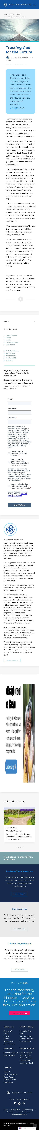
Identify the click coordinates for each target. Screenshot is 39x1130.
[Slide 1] (16, 847)
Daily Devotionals (12, 351)
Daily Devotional (16, 14)
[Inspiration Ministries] (18, 4)
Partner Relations (26, 1058)
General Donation (26, 1053)
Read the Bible (11, 358)
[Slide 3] (21, 847)
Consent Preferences (23, 1112)
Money (8, 337)
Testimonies (10, 344)
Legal (6, 1110)
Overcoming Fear (12, 342)
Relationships (8, 1041)
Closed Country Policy (19, 1114)
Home (6, 14)
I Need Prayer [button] (19, 969)
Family (6, 1039)
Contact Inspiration (10, 1074)
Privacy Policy (28, 1110)
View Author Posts (12, 660)
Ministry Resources (26, 1039)
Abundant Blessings (15, 831)
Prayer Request (11, 335)
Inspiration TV (11, 355)
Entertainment (9, 1044)
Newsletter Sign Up (11, 1053)
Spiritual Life (10, 353)
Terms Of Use (15, 1110)
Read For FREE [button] (19, 929)
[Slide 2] (18, 847)
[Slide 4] (23, 847)
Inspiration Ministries (21, 57)
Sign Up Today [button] (19, 894)
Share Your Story (10, 1080)
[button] (34, 4)
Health (8, 340)
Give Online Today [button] (19, 1013)
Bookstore (9, 360)
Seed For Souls (25, 1055)
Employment (8, 1082)
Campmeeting (25, 1060)
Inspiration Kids (25, 1041)
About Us (7, 1072)
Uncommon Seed (26, 1063)
